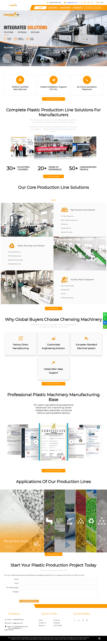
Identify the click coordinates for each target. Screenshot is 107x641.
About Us (42, 625)
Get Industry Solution (53, 554)
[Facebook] (82, 3)
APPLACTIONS (65, 7)
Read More (9, 547)
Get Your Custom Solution (53, 383)
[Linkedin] (85, 3)
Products (57, 620)
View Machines (53, 308)
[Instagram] (92, 3)
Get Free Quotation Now (29, 601)
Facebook (57, 623)
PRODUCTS (77, 7)
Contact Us (42, 623)
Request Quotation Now (53, 99)
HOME (40, 7)
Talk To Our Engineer (53, 176)
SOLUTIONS (52, 7)
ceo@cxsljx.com (72, 2)
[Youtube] (88, 3)
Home (41, 620)
